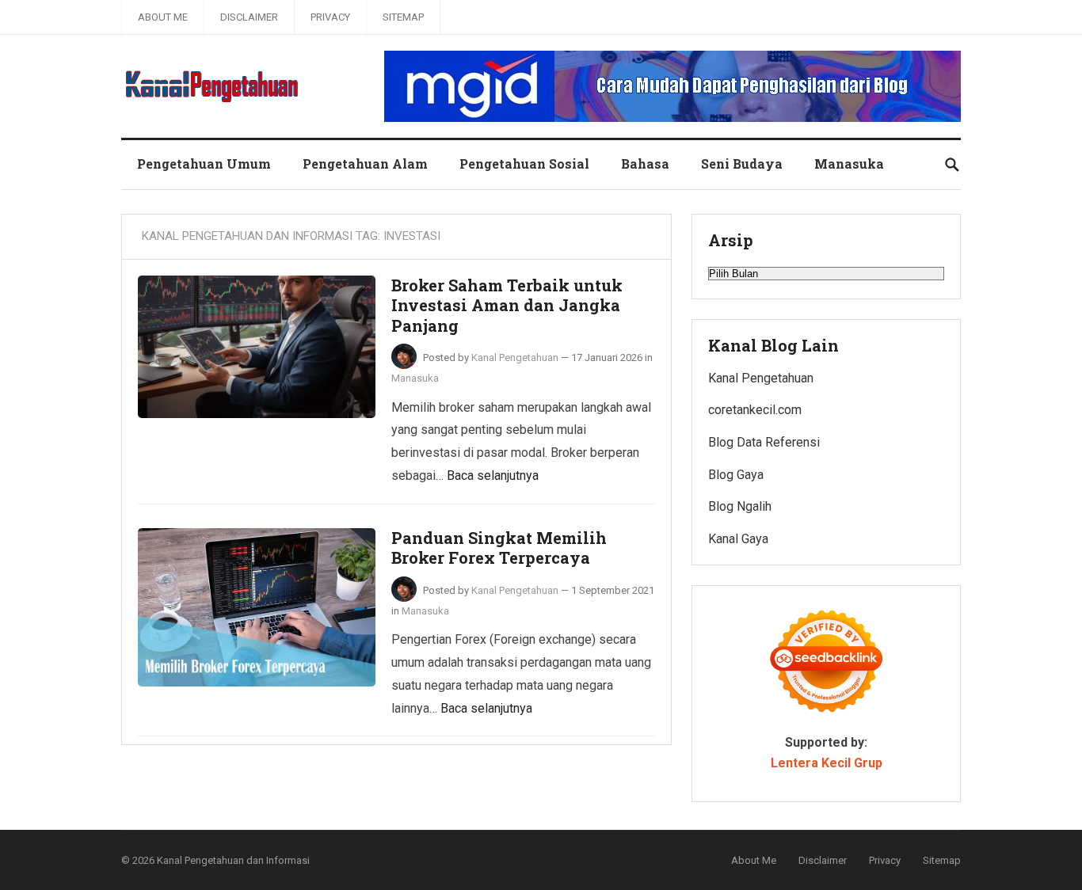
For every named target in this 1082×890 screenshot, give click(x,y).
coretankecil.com (755, 409)
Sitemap (403, 17)
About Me (163, 17)
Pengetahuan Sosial (524, 163)
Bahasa (645, 163)
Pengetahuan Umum (204, 163)
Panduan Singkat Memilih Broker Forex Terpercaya (499, 548)
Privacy (330, 17)
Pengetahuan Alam (365, 163)
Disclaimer (249, 17)
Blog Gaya (736, 474)
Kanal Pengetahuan (514, 357)
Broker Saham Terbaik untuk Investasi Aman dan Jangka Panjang (507, 305)
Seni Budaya (742, 163)
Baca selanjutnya (493, 475)
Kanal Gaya (738, 538)
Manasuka (849, 163)
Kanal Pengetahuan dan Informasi (233, 860)
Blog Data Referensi (764, 442)
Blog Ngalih (739, 506)
